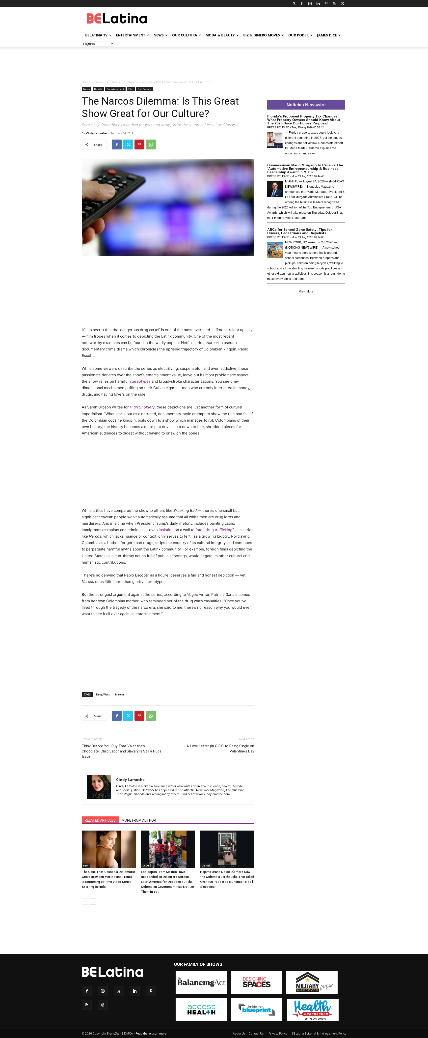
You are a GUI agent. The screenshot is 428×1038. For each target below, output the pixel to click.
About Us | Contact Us (248, 1033)
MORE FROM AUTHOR (139, 820)
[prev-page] (85, 901)
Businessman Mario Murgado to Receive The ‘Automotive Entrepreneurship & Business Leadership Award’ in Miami (305, 168)
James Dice (327, 35)
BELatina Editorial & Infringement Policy (319, 1033)
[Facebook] (301, 3)
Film (130, 89)
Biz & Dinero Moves (261, 35)
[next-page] (93, 901)
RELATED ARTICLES (100, 820)
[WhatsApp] (151, 144)
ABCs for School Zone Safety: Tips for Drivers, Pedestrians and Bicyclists (299, 231)
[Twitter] (342, 3)
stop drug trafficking (214, 529)
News (159, 35)
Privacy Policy (277, 1033)
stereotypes (140, 381)
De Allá (112, 82)
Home (86, 82)
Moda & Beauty (220, 35)
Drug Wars (103, 694)
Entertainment (130, 35)
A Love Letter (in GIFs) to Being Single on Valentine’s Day (220, 748)
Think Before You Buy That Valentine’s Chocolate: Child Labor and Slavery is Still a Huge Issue (121, 751)
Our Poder (298, 35)
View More (306, 291)
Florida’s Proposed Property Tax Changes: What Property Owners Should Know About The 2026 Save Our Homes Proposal (303, 119)
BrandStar (114, 1033)
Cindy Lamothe (96, 133)
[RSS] (334, 3)
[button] (294, 3)
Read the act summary (150, 1033)
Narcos (119, 694)
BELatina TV (96, 35)
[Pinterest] (326, 3)
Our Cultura (184, 35)
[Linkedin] (318, 3)
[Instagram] (310, 3)
